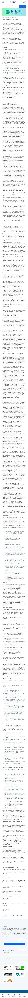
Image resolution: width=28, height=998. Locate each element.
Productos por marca (9, 950)
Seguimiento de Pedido (9, 958)
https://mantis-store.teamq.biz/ (10, 178)
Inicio (5, 942)
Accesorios (6, 952)
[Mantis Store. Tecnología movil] (13, 2)
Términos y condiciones (9, 943)
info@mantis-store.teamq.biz (14, 832)
